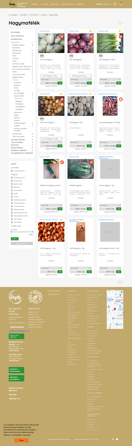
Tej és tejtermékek (18, 74)
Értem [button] (21, 440)
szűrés (14, 239)
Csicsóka (17, 90)
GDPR (92, 439)
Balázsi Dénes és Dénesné (79, 94)
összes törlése (21, 243)
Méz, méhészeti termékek (21, 69)
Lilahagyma (19, 109)
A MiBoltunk (80, 4)
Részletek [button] (26, 435)
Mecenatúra (55, 4)
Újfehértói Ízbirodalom (107, 220)
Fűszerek (15, 58)
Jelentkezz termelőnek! (14, 378)
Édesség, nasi (16, 50)
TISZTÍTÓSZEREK (17, 142)
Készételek (16, 48)
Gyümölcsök (16, 53)
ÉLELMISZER (34, 15)
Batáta (16, 88)
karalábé (17, 120)
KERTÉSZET (15, 145)
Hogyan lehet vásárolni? (14, 336)
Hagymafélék (53, 15)
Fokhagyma (19, 104)
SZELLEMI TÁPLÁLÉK (18, 140)
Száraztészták (17, 134)
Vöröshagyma (20, 107)
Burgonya (17, 85)
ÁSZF (96, 439)
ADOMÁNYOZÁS (16, 39)
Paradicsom (18, 112)
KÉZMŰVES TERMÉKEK (19, 150)
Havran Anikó (45, 157)
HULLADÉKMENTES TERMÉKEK (21, 153)
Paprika (16, 115)
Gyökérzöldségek (19, 123)
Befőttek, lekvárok (18, 45)
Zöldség (44, 15)
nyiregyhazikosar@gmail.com (19, 331)
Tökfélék (17, 126)
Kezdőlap (14, 15)
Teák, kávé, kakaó (18, 136)
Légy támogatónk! (67, 4)
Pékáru (14, 72)
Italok (14, 56)
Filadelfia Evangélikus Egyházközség (105, 157)
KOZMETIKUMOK (17, 148)
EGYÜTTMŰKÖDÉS (17, 36)
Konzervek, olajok (18, 64)
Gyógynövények (17, 77)
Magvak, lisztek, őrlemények (21, 66)
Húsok (14, 61)
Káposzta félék (19, 96)
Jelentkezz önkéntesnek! (15, 370)
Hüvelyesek (17, 82)
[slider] (10, 231)
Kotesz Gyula (45, 31)
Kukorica (17, 118)
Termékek (23, 15)
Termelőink (44, 4)
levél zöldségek (19, 93)
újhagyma (18, 101)
